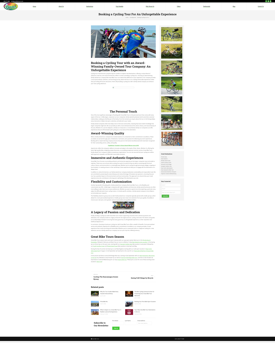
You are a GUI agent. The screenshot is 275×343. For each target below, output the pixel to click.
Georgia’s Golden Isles (126, 244)
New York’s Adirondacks (167, 168)
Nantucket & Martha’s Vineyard (168, 171)
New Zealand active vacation (139, 242)
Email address (141, 320)
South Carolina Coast (99, 246)
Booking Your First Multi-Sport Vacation (145, 301)
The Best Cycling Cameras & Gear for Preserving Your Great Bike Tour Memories (144, 293)
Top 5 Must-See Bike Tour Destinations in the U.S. (144, 311)
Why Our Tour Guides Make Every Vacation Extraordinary (109, 292)
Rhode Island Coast (112, 246)
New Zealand (164, 158)
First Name (115, 320)
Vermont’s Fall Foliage (166, 164)
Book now (99, 261)
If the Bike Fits (104, 301)
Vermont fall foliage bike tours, (129, 257)
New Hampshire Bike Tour (167, 170)
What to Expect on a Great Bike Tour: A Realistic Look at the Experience (110, 311)
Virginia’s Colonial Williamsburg (168, 173)
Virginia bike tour (122, 259)
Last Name (128, 320)
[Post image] (95, 294)
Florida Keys (164, 157)
